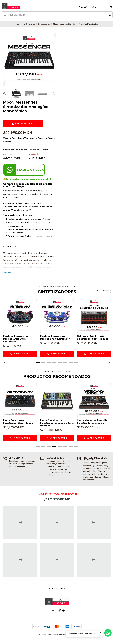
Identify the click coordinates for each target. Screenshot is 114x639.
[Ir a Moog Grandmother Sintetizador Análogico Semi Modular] (57, 400)
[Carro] (110, 7)
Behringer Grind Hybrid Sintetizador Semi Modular (92, 337)
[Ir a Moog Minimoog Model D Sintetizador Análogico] (94, 400)
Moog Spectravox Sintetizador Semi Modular (18, 421)
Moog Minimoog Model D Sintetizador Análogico (92, 421)
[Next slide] (53, 94)
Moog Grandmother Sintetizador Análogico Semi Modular (57, 423)
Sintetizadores (44, 24)
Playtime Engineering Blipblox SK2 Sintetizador (55, 337)
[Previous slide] (5, 94)
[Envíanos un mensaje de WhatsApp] (108, 633)
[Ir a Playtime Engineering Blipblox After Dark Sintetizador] (20, 316)
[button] (37, 362)
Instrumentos (29, 24)
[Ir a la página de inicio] (11, 6)
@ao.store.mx (57, 499)
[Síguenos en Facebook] (63, 610)
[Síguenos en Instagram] (59, 610)
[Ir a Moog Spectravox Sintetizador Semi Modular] (20, 400)
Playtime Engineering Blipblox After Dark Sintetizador (15, 339)
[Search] (109, 14)
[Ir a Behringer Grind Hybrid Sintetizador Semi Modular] (94, 316)
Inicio (18, 24)
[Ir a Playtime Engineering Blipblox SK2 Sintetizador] (57, 316)
